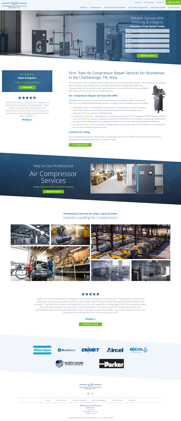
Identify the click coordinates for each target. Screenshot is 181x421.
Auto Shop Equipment (137, 7)
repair (85, 85)
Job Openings (149, 2)
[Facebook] (92, 393)
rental (86, 125)
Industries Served (157, 7)
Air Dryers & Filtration (79, 400)
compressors (91, 91)
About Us (138, 2)
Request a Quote (147, 56)
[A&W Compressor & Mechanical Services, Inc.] (14, 5)
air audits (85, 108)
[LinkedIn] (88, 393)
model (110, 91)
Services (83, 7)
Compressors (95, 7)
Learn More (27, 87)
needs (114, 140)
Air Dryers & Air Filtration (115, 7)
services (137, 103)
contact (126, 137)
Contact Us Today (90, 324)
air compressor (105, 140)
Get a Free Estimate (80, 145)
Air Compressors (61, 400)
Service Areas (174, 7)
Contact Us (160, 2)
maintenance (88, 116)
